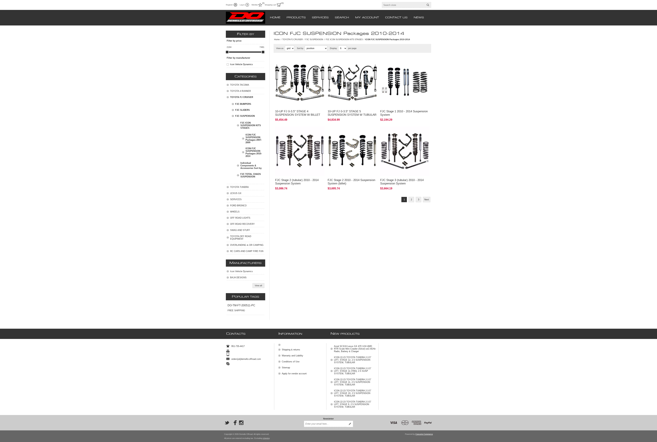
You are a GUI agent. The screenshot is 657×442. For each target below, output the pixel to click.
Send (350, 424)
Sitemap (286, 367)
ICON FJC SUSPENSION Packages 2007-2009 (254, 138)
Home (277, 39)
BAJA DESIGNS (238, 277)
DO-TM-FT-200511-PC (241, 305)
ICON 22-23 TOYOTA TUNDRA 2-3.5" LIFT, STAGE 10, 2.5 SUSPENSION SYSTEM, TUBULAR (352, 393)
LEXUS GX (235, 193)
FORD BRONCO (238, 205)
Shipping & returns (291, 349)
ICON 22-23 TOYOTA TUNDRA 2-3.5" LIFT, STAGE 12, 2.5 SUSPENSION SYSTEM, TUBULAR (352, 360)
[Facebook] (234, 422)
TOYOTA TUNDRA (239, 187)
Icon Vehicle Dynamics (241, 64)
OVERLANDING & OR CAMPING (246, 245)
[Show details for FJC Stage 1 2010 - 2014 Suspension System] (404, 82)
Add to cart (310, 102)
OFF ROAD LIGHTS (240, 218)
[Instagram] (241, 422)
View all (258, 285)
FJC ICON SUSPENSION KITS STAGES (250, 125)
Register (229, 5)
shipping (266, 438)
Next (426, 199)
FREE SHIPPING (236, 310)
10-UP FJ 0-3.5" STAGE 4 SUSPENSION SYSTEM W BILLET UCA (297, 115)
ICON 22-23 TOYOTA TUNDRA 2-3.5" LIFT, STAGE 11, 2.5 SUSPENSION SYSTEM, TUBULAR (352, 382)
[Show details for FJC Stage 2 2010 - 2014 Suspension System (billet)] (352, 151)
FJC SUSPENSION (245, 116)
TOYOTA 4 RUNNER (240, 91)
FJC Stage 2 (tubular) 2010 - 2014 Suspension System (297, 181)
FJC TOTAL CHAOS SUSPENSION (250, 175)
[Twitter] (227, 422)
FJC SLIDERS (242, 110)
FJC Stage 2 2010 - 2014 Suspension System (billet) (351, 181)
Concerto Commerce (424, 434)
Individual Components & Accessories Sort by (251, 165)
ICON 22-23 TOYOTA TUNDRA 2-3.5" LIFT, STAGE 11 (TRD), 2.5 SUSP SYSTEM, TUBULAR (352, 371)
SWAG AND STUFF (240, 230)
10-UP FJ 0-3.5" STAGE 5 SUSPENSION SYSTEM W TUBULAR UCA (352, 115)
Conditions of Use (290, 361)
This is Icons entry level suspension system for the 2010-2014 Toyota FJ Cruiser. (403, 62)
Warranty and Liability (292, 355)
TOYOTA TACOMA (239, 85)
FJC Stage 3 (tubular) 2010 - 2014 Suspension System (402, 181)
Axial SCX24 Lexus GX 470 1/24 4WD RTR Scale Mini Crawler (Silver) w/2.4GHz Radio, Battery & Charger (355, 349)
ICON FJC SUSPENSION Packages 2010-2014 (254, 152)
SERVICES (236, 199)
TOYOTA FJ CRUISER (241, 97)
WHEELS (235, 211)
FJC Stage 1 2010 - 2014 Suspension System (404, 113)
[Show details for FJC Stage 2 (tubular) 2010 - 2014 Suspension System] (299, 151)
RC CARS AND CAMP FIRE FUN (246, 251)
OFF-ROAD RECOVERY (242, 224)
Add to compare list (291, 102)
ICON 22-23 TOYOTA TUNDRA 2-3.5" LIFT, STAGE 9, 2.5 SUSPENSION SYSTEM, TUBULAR (352, 404)
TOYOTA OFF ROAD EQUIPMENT (240, 237)
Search (428, 5)
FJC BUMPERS (243, 104)
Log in (242, 5)
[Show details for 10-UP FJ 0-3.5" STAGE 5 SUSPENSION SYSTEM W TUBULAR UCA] (352, 82)
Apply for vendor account (294, 373)
